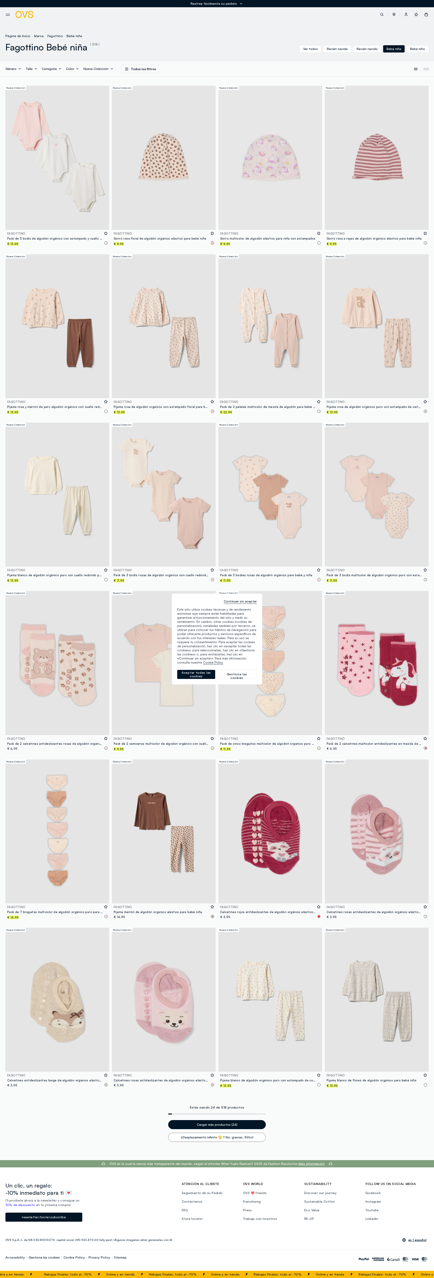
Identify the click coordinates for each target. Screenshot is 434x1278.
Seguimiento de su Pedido (202, 1193)
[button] (394, 14)
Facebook (373, 1193)
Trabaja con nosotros (260, 1219)
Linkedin (372, 1219)
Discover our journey (320, 1193)
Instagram (373, 1201)
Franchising (252, 1201)
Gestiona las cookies (44, 1257)
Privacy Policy (99, 1257)
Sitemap (120, 1257)
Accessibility (15, 1257)
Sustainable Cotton (319, 1201)
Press (247, 1210)
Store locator (192, 1219)
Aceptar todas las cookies (196, 674)
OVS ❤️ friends (255, 1193)
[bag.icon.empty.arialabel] (426, 14)
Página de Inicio (17, 36)
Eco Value (312, 1210)
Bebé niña (74, 36)
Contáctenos (192, 1201)
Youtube (372, 1210)
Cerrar (422, 1274)
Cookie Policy (74, 1257)
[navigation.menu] (7, 14)
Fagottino (55, 36)
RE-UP (309, 1219)
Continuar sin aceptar (240, 601)
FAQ (185, 1210)
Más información (312, 1164)
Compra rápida (57, 223)
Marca (39, 36)
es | (417, 1240)
